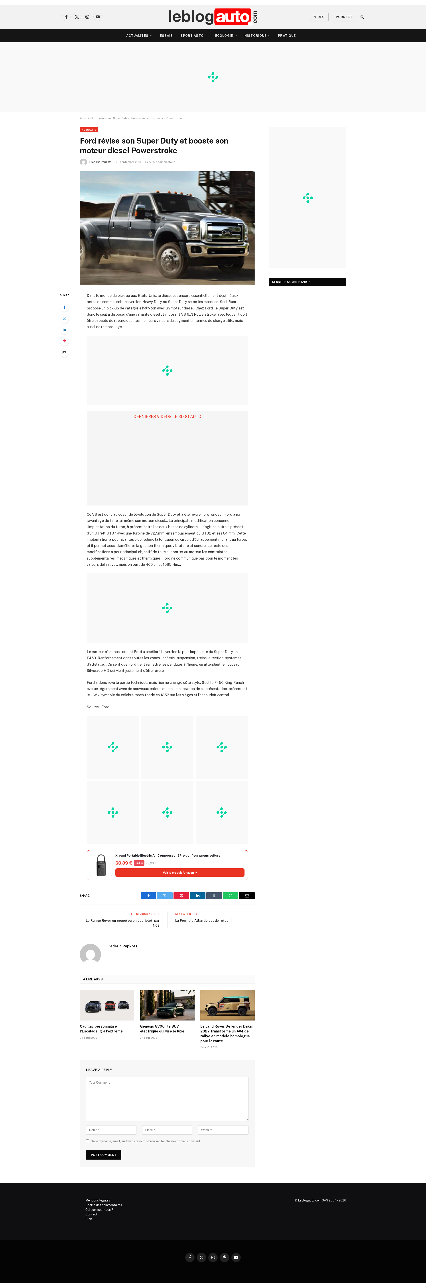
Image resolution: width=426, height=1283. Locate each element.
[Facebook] (64, 307)
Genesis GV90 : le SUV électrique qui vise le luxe (162, 1028)
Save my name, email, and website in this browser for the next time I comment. (146, 1141)
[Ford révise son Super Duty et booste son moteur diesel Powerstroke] (167, 228)
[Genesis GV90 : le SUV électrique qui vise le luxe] (167, 1005)
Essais (166, 35)
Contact (91, 1214)
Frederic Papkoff (100, 161)
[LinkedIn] (64, 329)
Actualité (89, 129)
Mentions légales (97, 1200)
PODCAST (344, 17)
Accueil (85, 118)
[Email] (64, 352)
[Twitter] (64, 318)
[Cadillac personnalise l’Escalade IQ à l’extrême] (107, 1005)
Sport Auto (192, 35)
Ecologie (224, 35)
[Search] (362, 17)
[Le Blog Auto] (213, 17)
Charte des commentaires (103, 1205)
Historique (255, 35)
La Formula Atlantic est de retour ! (203, 920)
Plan (88, 1219)
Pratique (287, 35)
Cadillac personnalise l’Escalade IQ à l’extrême (101, 1028)
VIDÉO (319, 17)
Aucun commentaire (162, 161)
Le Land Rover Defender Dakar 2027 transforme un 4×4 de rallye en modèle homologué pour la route (226, 1033)
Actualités (137, 35)
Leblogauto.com (309, 1200)
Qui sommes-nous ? (99, 1209)
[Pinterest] (64, 341)
